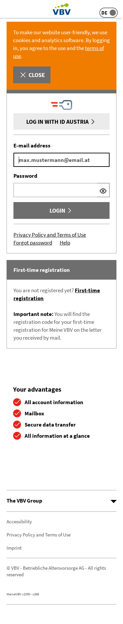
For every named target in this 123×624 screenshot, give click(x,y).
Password (25, 175)
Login (57, 210)
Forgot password (32, 242)
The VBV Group (24, 500)
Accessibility (19, 521)
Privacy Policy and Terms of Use (49, 234)
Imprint (14, 548)
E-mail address (32, 145)
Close (37, 75)
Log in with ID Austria (57, 121)
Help (65, 242)
